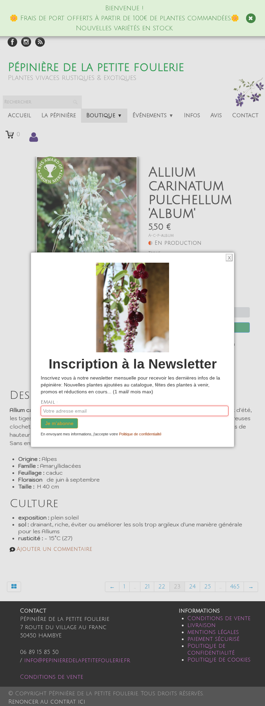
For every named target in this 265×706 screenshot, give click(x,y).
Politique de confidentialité (140, 434)
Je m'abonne (59, 423)
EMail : (49, 402)
